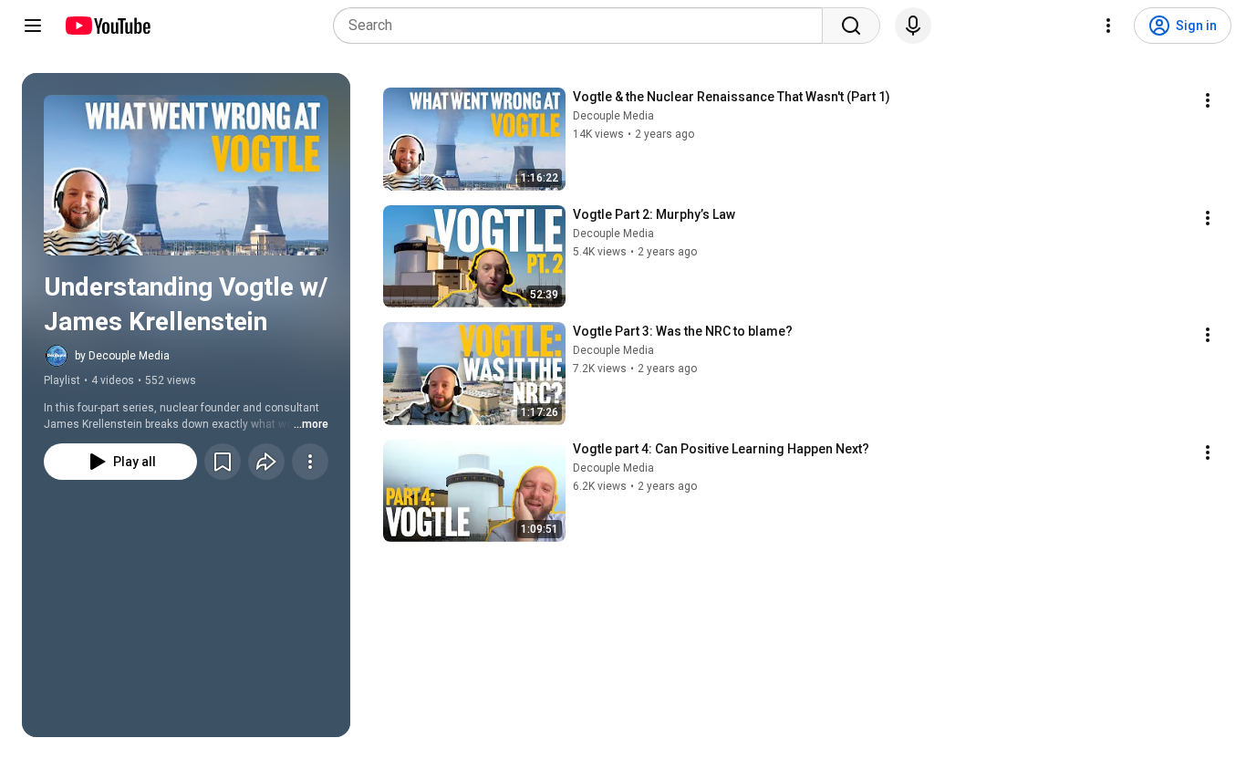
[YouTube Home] (107, 25)
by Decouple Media (122, 355)
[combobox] (583, 25)
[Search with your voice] (913, 25)
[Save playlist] (222, 461)
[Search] (851, 25)
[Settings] (1108, 25)
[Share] (266, 461)
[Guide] (33, 25)
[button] (186, 175)
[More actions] (310, 461)
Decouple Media (613, 115)
